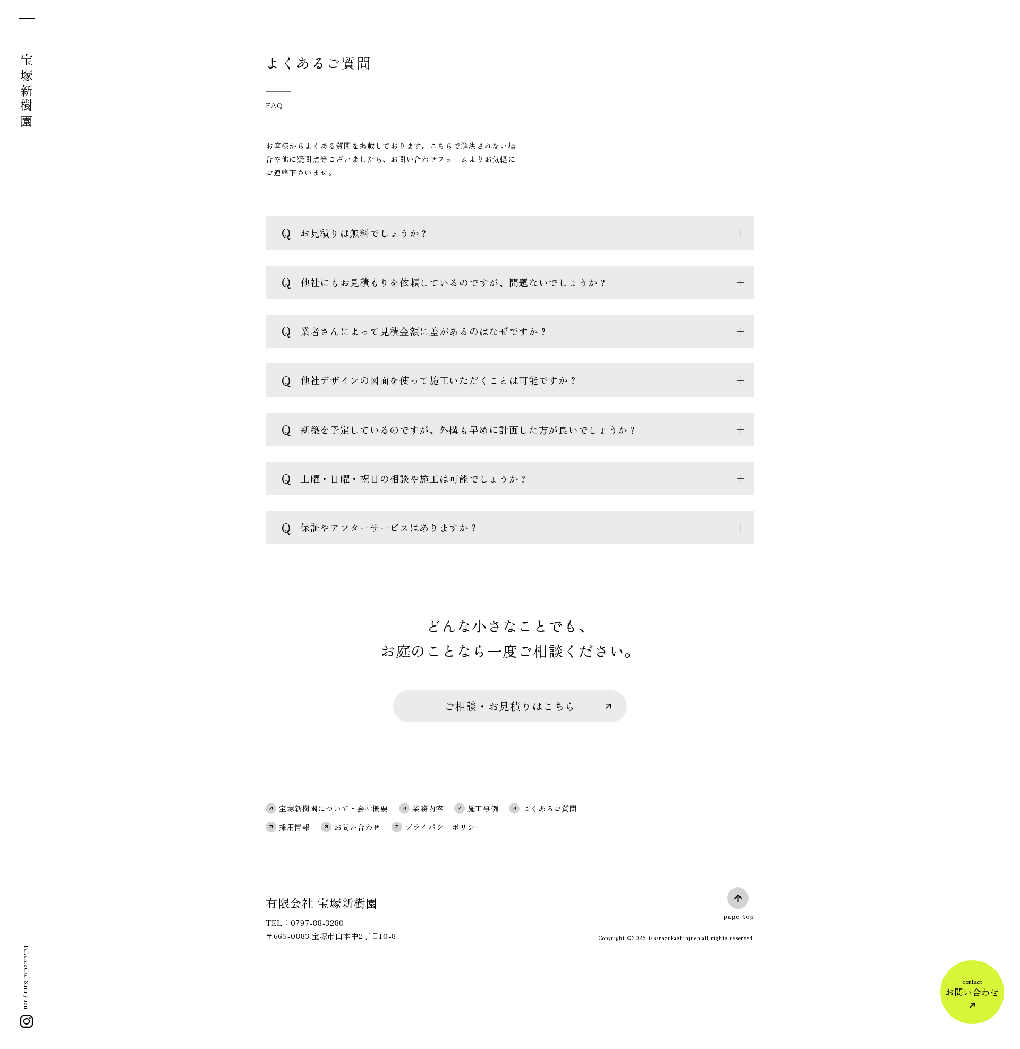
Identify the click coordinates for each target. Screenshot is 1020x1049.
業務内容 (428, 808)
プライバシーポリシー (444, 827)
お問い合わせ (357, 827)
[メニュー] (26, 23)
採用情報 (294, 827)
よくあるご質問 (549, 808)
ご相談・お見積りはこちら (510, 706)
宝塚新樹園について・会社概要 (333, 808)
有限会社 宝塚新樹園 (322, 902)
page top (738, 915)
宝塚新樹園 (27, 91)
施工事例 (483, 808)
